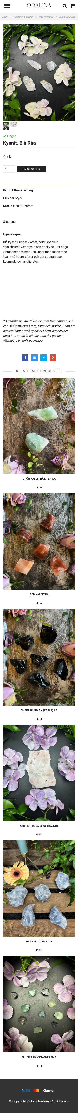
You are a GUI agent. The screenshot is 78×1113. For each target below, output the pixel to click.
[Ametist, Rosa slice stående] (39, 773)
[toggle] (9, 6)
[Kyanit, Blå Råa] (39, 72)
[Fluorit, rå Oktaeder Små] (39, 1004)
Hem (6, 16)
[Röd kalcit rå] (39, 541)
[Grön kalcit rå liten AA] (39, 426)
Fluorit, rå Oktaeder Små (39, 1057)
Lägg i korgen (31, 169)
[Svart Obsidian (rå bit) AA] (39, 657)
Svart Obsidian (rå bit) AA (39, 710)
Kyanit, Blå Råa (67, 16)
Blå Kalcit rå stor (39, 941)
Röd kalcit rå (39, 594)
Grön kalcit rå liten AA (39, 478)
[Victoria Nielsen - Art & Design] (39, 6)
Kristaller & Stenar (25, 16)
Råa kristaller (48, 16)
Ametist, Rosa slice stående (39, 825)
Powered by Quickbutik (39, 1105)
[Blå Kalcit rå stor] (39, 888)
